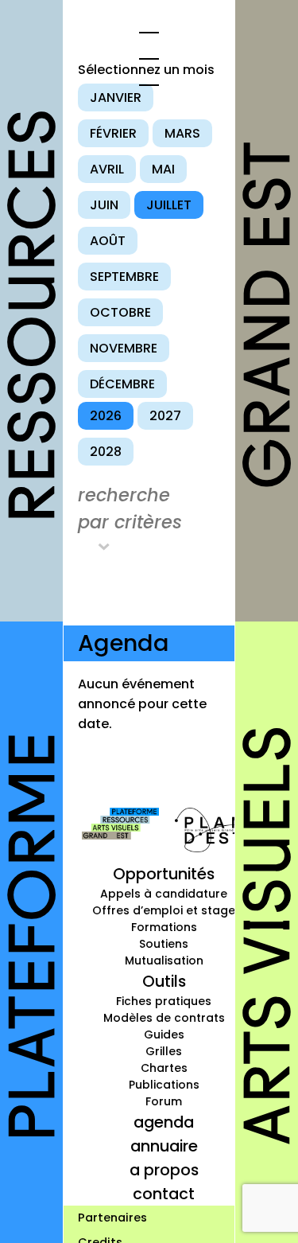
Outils (164, 981)
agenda (164, 1122)
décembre (122, 384)
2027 (165, 416)
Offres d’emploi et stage (163, 910)
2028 (106, 451)
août (108, 241)
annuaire (164, 1146)
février (113, 133)
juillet (169, 205)
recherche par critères (130, 508)
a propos (164, 1170)
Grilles (163, 1051)
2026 (106, 416)
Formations (164, 927)
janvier (115, 97)
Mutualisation (164, 960)
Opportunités (164, 874)
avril (107, 169)
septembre (124, 276)
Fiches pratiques (163, 1001)
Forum (163, 1101)
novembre (123, 348)
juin (104, 205)
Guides (164, 1034)
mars (182, 133)
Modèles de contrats (164, 1018)
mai (163, 169)
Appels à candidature (163, 894)
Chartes (164, 1068)
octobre (120, 312)
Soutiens (163, 944)
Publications (164, 1085)
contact (164, 1194)
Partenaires (112, 1217)
